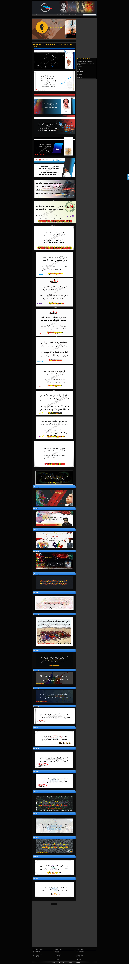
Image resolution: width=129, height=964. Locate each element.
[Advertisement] (54, 936)
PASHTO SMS (79, 68)
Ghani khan (78, 958)
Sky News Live (80, 74)
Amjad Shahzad (57, 958)
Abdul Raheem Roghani (80, 951)
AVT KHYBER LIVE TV (37, 954)
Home (34, 40)
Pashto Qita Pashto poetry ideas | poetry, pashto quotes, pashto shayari (53, 45)
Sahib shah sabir (79, 952)
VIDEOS (78, 69)
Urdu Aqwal (53, 14)
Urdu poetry (65, 14)
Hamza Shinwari (79, 959)
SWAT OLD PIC (80, 71)
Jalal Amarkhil (57, 956)
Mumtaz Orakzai (79, 956)
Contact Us (77, 14)
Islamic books (71, 14)
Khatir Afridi (57, 959)
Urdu (44, 17)
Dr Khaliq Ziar (57, 952)
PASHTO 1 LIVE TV (36, 955)
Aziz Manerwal (57, 955)
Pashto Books (42, 14)
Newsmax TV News (80, 72)
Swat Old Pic (59, 14)
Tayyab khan (57, 951)
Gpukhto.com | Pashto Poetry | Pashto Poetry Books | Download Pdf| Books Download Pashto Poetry (67, 962)
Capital (47, 17)
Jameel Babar (35, 958)
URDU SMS (79, 66)
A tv (50, 17)
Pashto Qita (48, 14)
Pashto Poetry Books (36, 951)
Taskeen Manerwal (58, 954)
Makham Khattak (79, 954)
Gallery (36, 14)
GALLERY (79, 64)
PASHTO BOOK (80, 77)
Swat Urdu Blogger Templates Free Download (85, 63)
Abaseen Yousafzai (36, 956)
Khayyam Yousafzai (79, 955)
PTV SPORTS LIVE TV (81, 76)
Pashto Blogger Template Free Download (84, 61)
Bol (41, 17)
